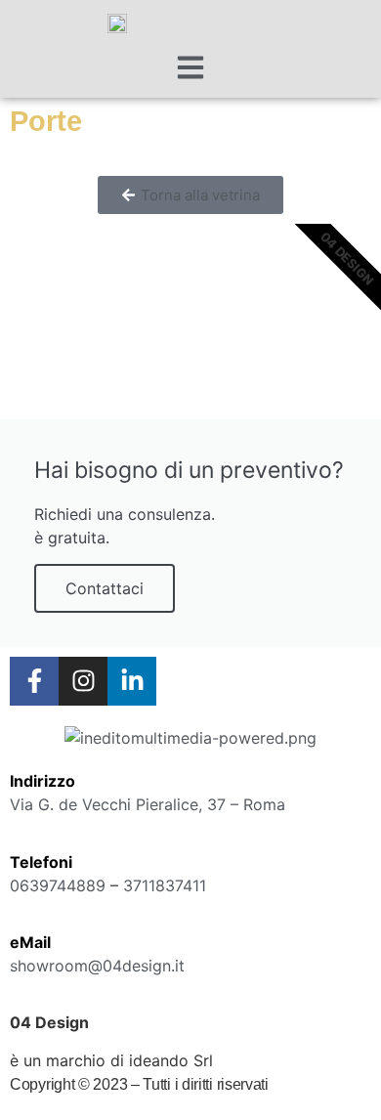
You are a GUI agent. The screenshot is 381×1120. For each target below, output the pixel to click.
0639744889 (58, 885)
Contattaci (104, 588)
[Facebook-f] (34, 681)
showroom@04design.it (97, 965)
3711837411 (164, 885)
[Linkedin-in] (131, 681)
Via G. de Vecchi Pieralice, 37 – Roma (147, 804)
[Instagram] (83, 681)
